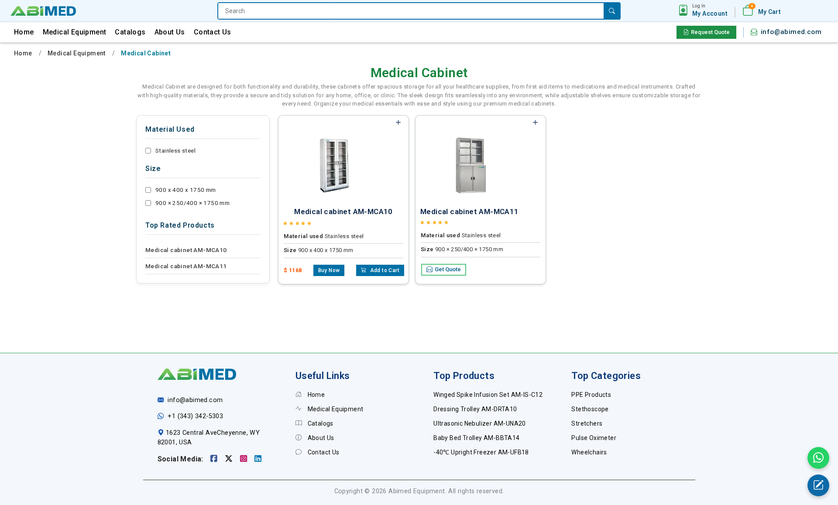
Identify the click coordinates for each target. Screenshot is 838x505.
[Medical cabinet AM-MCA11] (470, 158)
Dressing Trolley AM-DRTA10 (475, 409)
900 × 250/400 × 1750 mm (192, 202)
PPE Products (591, 394)
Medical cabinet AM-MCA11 (186, 266)
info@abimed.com (791, 32)
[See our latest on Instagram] (244, 459)
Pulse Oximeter (593, 437)
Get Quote (448, 269)
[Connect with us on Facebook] (215, 459)
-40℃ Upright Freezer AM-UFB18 (481, 452)
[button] (710, 10)
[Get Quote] (818, 485)
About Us (170, 32)
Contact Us (212, 32)
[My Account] (683, 11)
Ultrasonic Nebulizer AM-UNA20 (479, 423)
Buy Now (329, 270)
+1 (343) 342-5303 (195, 416)
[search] (612, 11)
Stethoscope (589, 409)
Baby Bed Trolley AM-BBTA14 (476, 437)
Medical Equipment (74, 32)
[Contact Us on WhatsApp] (818, 458)
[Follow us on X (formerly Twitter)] (229, 459)
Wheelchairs (589, 452)
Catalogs (130, 32)
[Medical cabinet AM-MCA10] (333, 158)
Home (24, 32)
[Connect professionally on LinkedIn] (258, 459)
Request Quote (710, 32)
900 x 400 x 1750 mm (185, 189)
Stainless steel (175, 150)
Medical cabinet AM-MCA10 (186, 249)
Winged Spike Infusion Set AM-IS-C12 (488, 394)
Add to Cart (383, 270)
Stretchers (586, 423)
